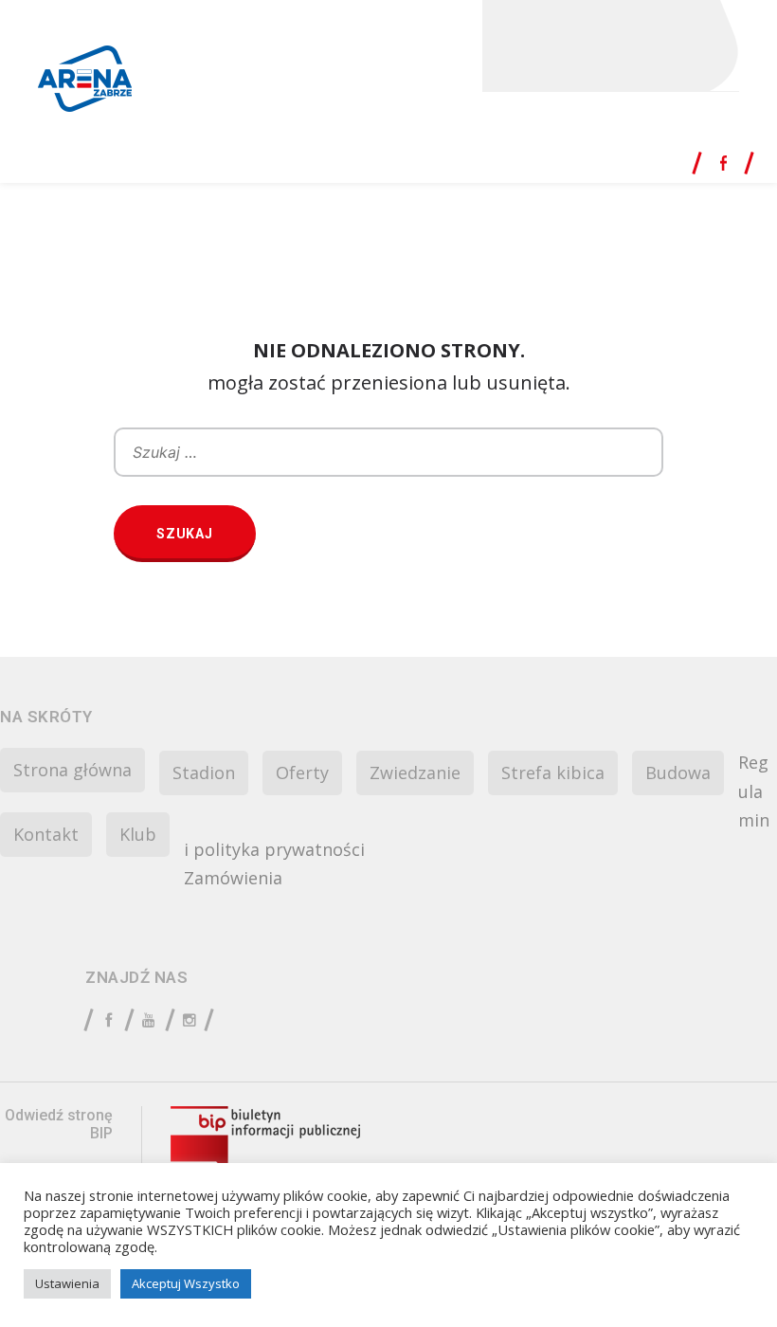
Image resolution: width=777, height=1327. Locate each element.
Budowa (678, 772)
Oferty (302, 772)
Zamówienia (233, 877)
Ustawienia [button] (67, 1283)
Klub (137, 834)
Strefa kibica (553, 772)
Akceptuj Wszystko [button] (186, 1283)
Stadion (203, 772)
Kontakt (46, 834)
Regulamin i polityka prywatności (476, 806)
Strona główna (72, 769)
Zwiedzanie (415, 772)
